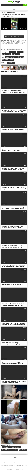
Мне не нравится (10, 33)
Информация (8, 36)
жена (12, 57)
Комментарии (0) (18, 36)
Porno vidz (20, 469)
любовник (5, 59)
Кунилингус (15, 54)
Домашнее (20, 52)
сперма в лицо (6, 447)
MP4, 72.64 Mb (11, 62)
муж (17, 57)
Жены (3, 54)
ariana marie (14, 449)
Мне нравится (6, 33)
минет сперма (5, 449)
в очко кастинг (16, 447)
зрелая (7, 57)
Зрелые (9, 54)
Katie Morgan (22, 449)
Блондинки (12, 52)
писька (12, 59)
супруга (22, 57)
